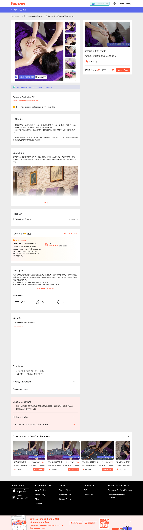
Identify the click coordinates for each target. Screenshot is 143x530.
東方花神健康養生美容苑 (32, 16)
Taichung (15, 16)
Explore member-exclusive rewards (25, 101)
